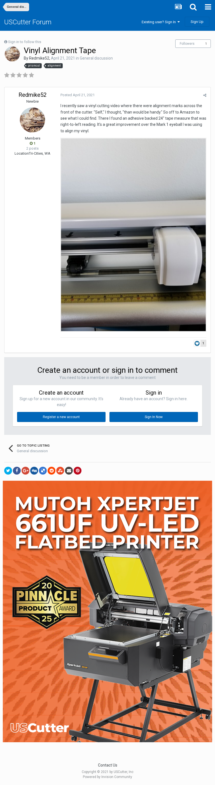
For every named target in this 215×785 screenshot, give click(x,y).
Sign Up (197, 22)
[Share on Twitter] (8, 471)
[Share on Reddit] (51, 471)
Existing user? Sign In (159, 22)
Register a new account (61, 417)
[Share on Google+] (25, 471)
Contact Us (107, 765)
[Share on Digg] (34, 471)
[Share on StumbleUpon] (60, 471)
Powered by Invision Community (107, 777)
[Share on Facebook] (17, 471)
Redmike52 (39, 58)
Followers (187, 44)
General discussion (96, 58)
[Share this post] (204, 95)
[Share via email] (69, 471)
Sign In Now (154, 417)
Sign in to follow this (24, 42)
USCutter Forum (28, 22)
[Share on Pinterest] (77, 471)
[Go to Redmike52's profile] (12, 54)
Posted (77, 95)
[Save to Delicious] (43, 471)
